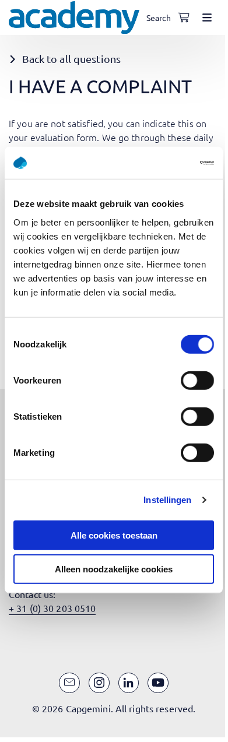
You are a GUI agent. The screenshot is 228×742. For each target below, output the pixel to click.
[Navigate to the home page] (74, 17)
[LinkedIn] (128, 683)
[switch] (197, 380)
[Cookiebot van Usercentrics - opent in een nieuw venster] (163, 162)
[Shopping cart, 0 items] (183, 17)
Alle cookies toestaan (114, 535)
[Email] (69, 683)
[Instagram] (99, 683)
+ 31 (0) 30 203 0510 (52, 608)
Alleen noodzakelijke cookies (114, 569)
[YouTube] (158, 683)
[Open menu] (207, 17)
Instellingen (167, 500)
